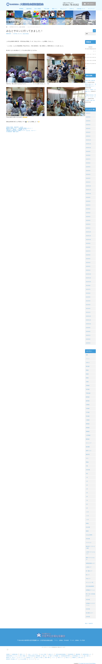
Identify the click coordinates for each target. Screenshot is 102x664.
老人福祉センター (89, 612)
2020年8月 (88, 331)
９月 (18, 33)
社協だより (67, 657)
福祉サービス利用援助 (54, 655)
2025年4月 (88, 124)
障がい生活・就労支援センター (90, 594)
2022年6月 (88, 254)
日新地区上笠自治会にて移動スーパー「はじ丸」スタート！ (21, 130)
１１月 (87, 515)
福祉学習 (88, 454)
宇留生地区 (88, 393)
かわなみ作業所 (89, 534)
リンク (37, 659)
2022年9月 (88, 243)
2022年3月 (88, 262)
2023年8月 (88, 201)
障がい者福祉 (38, 8)
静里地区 (88, 397)
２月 (87, 481)
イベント (88, 358)
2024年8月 (88, 155)
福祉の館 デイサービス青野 (90, 547)
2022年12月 (88, 231)
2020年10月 (88, 323)
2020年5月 (88, 343)
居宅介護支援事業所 (90, 586)
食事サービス (88, 450)
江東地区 (88, 404)
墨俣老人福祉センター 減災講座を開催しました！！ (19, 128)
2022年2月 (88, 266)
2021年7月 (88, 289)
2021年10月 (88, 281)
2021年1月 (88, 312)
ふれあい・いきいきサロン (32, 654)
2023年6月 (88, 208)
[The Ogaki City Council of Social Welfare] (25, 4)
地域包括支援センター (90, 563)
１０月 (87, 511)
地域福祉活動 (14, 654)
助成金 (87, 523)
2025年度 (88, 616)
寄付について (60, 657)
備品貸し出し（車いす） (11, 657)
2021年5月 (88, 297)
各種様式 (74, 657)
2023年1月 (88, 228)
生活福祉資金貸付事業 (65, 655)
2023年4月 (88, 216)
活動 (24, 33)
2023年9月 (88, 197)
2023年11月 (88, 189)
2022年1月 (88, 270)
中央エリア (88, 578)
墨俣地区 (88, 439)
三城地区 (88, 420)
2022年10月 (88, 239)
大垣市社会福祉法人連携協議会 (34, 655)
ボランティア (63, 8)
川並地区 (88, 408)
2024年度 (88, 609)
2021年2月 (88, 308)
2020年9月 (88, 327)
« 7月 (86, 68)
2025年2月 (88, 132)
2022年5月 (88, 258)
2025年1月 (88, 136)
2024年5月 (88, 166)
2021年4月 (88, 300)
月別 (87, 473)
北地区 (87, 381)
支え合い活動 (43, 654)
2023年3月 (88, 220)
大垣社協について (81, 8)
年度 (87, 465)
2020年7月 (88, 335)
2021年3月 (88, 304)
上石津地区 (88, 435)
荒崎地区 (88, 423)
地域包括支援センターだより (12, 655)
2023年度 (15, 33)
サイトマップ (91, 8)
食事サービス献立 (39, 657)
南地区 (87, 377)
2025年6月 (88, 117)
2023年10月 (88, 193)
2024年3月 (88, 174)
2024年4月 (88, 170)
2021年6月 (88, 293)
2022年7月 (88, 251)
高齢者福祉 (29, 8)
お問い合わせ (90, 3)
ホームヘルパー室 (89, 582)
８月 (87, 504)
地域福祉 (21, 8)
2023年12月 (88, 185)
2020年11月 (88, 320)
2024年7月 (88, 159)
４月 (87, 488)
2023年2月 (88, 224)
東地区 (87, 370)
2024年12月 (88, 140)
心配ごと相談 (86, 655)
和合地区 (88, 416)
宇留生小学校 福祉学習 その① (14, 127)
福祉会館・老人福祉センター (12, 659)
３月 (87, 485)
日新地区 (88, 385)
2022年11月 (88, 235)
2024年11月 (88, 143)
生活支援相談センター (76, 655)
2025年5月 (88, 120)
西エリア (88, 574)
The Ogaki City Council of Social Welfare (87, 663)
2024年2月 (88, 178)
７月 (87, 500)
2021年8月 (88, 285)
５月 (87, 492)
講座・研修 (47, 657)
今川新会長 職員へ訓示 (12, 131)
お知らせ (72, 8)
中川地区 (88, 412)
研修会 (87, 462)
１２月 (87, 519)
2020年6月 (88, 339)
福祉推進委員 (70, 654)
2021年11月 (88, 277)
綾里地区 (88, 400)
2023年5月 (88, 212)
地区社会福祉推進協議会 (61, 654)
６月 (87, 496)
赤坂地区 (27, 33)
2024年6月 (88, 163)
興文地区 (88, 366)
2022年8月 (88, 247)
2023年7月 (88, 205)
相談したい (54, 8)
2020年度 (88, 469)
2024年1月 (88, 182)
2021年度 (88, 527)
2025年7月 (88, 113)
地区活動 (88, 446)
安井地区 (88, 389)
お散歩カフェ (51, 654)
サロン (21, 33)
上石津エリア (88, 567)
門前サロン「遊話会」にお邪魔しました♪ (16, 129)
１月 (87, 477)
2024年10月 (88, 147)
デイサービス (88, 542)
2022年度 (88, 538)
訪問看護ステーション (90, 590)
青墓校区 (88, 431)
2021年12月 (88, 274)
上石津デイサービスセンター (90, 552)
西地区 (87, 374)
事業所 (87, 531)
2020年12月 (88, 316)
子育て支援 (46, 8)
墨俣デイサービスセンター (90, 558)
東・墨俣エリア (89, 570)
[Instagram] (7, 649)
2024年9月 (88, 151)
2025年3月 (88, 128)
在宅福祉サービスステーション (90, 604)
